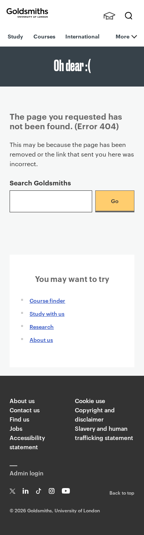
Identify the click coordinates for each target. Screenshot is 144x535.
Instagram (52, 491)
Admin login (26, 473)
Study (15, 36)
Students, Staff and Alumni (109, 15)
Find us (19, 419)
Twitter (12, 491)
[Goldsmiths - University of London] (27, 13)
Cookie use (90, 401)
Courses (44, 36)
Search (128, 15)
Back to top (121, 492)
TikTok (38, 491)
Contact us (25, 410)
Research (42, 326)
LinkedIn (25, 491)
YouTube (66, 491)
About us (41, 339)
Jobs (16, 428)
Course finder (47, 300)
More (122, 36)
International (82, 36)
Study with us (47, 313)
